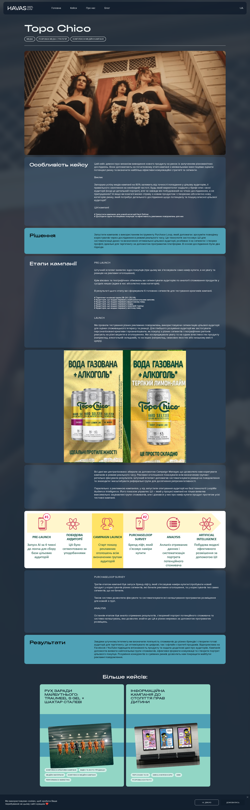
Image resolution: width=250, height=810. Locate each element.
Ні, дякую (206, 802)
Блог (107, 8)
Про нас (90, 8)
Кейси (73, 8)
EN (237, 8)
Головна (56, 8)
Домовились (232, 802)
